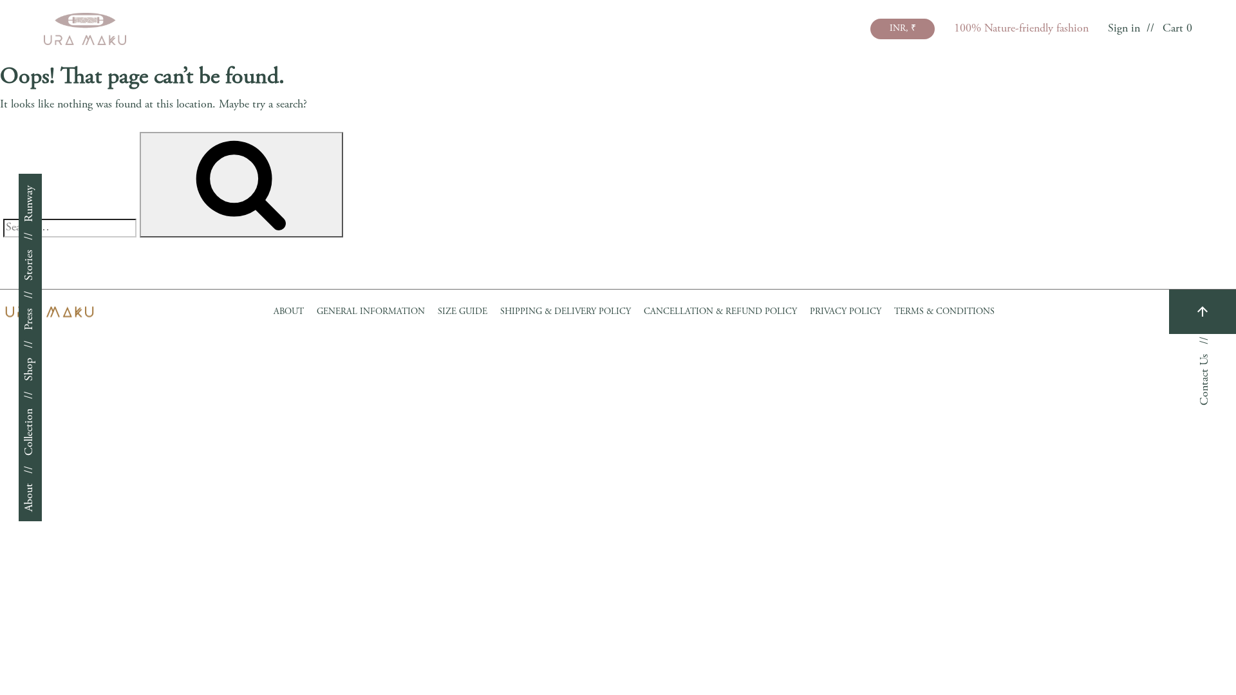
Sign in (1124, 29)
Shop (29, 369)
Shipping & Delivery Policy (565, 312)
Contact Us (1205, 379)
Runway (29, 203)
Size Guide (462, 312)
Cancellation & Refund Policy (720, 312)
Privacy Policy (845, 312)
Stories (29, 265)
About (29, 497)
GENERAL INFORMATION (371, 312)
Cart (1177, 29)
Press (29, 319)
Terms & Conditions (944, 312)
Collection (29, 432)
